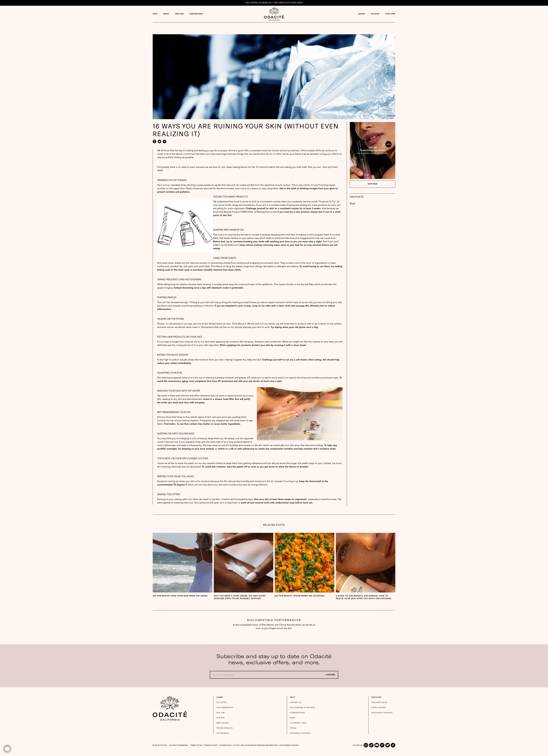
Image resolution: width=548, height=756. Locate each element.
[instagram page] (366, 745)
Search (361, 14)
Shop (155, 14)
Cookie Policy (225, 745)
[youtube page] (376, 745)
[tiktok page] (371, 745)
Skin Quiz (179, 14)
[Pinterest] (164, 141)
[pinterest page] (382, 745)
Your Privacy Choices (289, 745)
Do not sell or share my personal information (255, 745)
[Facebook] (154, 141)
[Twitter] (159, 141)
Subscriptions (196, 14)
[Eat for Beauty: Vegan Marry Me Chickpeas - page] (304, 562)
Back (352, 203)
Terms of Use (196, 745)
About (166, 14)
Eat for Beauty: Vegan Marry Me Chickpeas (300, 596)
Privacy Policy (210, 745)
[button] (7, 749)
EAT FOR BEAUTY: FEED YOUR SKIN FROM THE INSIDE (180, 596)
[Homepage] (274, 14)
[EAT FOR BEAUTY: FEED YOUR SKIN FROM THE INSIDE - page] (182, 562)
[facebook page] (393, 745)
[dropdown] (155, 14)
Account (375, 14)
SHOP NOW (372, 184)
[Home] (170, 708)
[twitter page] (387, 745)
